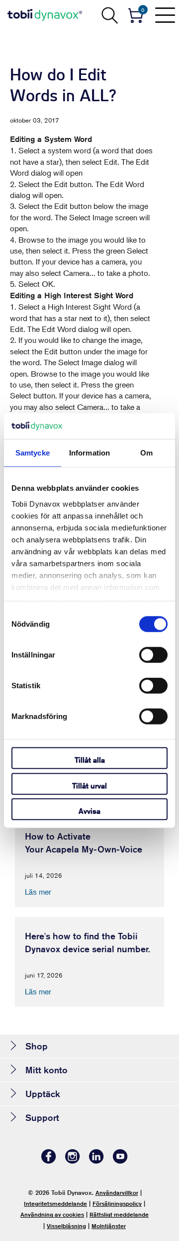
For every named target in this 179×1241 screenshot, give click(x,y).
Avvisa (89, 811)
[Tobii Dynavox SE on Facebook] (49, 1161)
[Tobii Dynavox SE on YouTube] (120, 1161)
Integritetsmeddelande (55, 1203)
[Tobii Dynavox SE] (44, 15)
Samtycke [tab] (32, 453)
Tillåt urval (89, 785)
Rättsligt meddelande (119, 1214)
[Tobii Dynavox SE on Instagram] (73, 1161)
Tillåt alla (90, 760)
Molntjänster (108, 1226)
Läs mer (38, 892)
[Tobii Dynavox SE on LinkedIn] (96, 1161)
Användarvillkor (116, 1192)
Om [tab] (146, 453)
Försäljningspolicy (117, 1203)
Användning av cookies (52, 1214)
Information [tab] (89, 453)
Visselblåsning (66, 1226)
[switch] (153, 655)
